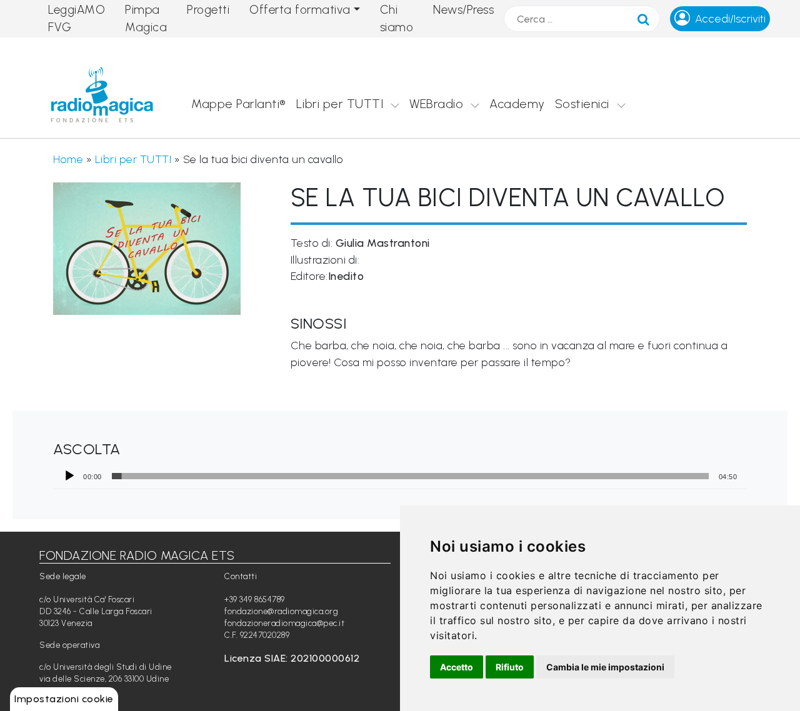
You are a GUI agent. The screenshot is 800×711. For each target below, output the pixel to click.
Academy (517, 103)
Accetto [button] (456, 667)
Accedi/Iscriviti (730, 19)
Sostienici (582, 103)
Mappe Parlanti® (238, 103)
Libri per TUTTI (340, 103)
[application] (400, 476)
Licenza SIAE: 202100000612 (291, 658)
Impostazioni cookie (64, 699)
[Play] (69, 476)
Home (68, 159)
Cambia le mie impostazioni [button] (605, 667)
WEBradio (436, 103)
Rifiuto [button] (510, 667)
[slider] (410, 476)
